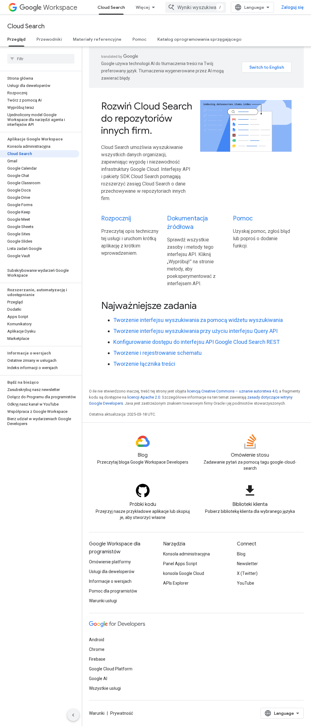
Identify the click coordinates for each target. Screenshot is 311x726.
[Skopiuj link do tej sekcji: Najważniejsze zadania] (205, 306)
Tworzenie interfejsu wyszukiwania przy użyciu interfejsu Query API (195, 331)
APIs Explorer (176, 583)
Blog (241, 553)
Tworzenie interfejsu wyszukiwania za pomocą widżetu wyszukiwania (198, 320)
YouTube (245, 583)
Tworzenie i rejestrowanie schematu (157, 353)
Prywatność (121, 713)
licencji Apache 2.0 (143, 397)
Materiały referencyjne (97, 39)
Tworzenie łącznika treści (144, 364)
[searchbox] (40, 59)
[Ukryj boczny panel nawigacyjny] (73, 715)
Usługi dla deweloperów (112, 571)
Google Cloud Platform (110, 668)
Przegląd (16, 39)
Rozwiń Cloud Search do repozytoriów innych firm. (146, 118)
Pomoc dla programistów (113, 591)
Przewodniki (49, 39)
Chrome (96, 649)
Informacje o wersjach (110, 581)
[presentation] (196, 305)
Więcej (143, 7)
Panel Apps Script (180, 563)
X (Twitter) (247, 573)
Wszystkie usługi (105, 688)
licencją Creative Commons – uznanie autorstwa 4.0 (232, 391)
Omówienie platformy (110, 561)
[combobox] (195, 7)
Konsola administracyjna (186, 553)
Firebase (97, 659)
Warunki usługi (103, 600)
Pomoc (139, 39)
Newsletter (247, 563)
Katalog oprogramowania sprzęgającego (199, 39)
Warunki (96, 713)
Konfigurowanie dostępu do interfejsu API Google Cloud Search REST (196, 342)
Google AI (98, 678)
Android (96, 639)
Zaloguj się (292, 7)
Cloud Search (111, 7)
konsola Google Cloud (183, 573)
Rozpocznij (116, 218)
